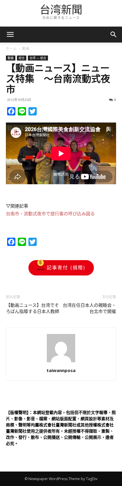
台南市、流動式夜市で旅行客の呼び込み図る (50, 213)
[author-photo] (61, 362)
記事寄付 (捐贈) (66, 267)
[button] (113, 35)
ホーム (11, 48)
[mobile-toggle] (10, 35)
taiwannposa (61, 370)
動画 (25, 48)
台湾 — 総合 (38, 58)
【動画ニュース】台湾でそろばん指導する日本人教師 (32, 308)
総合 (22, 58)
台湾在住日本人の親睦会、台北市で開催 (89, 308)
